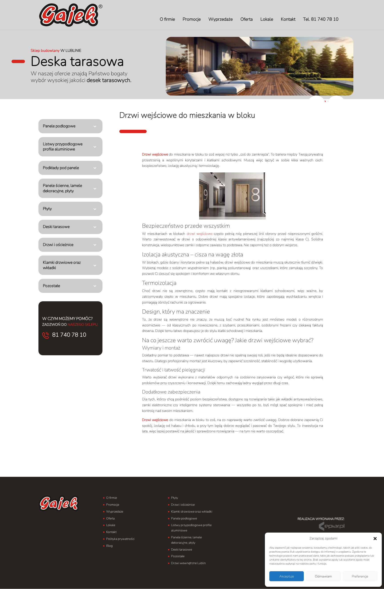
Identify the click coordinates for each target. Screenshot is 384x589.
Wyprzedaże (114, 511)
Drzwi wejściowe (155, 154)
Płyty (174, 498)
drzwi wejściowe (199, 233)
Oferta (110, 518)
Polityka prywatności (120, 539)
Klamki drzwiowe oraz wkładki (191, 511)
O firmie (111, 498)
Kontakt (111, 532)
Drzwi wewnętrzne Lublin (188, 563)
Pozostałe (177, 556)
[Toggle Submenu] (94, 126)
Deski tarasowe (181, 549)
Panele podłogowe (184, 518)
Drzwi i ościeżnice (183, 505)
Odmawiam (323, 576)
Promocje (112, 505)
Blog (109, 546)
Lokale (110, 525)
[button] (375, 538)
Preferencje (360, 576)
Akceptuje (286, 576)
